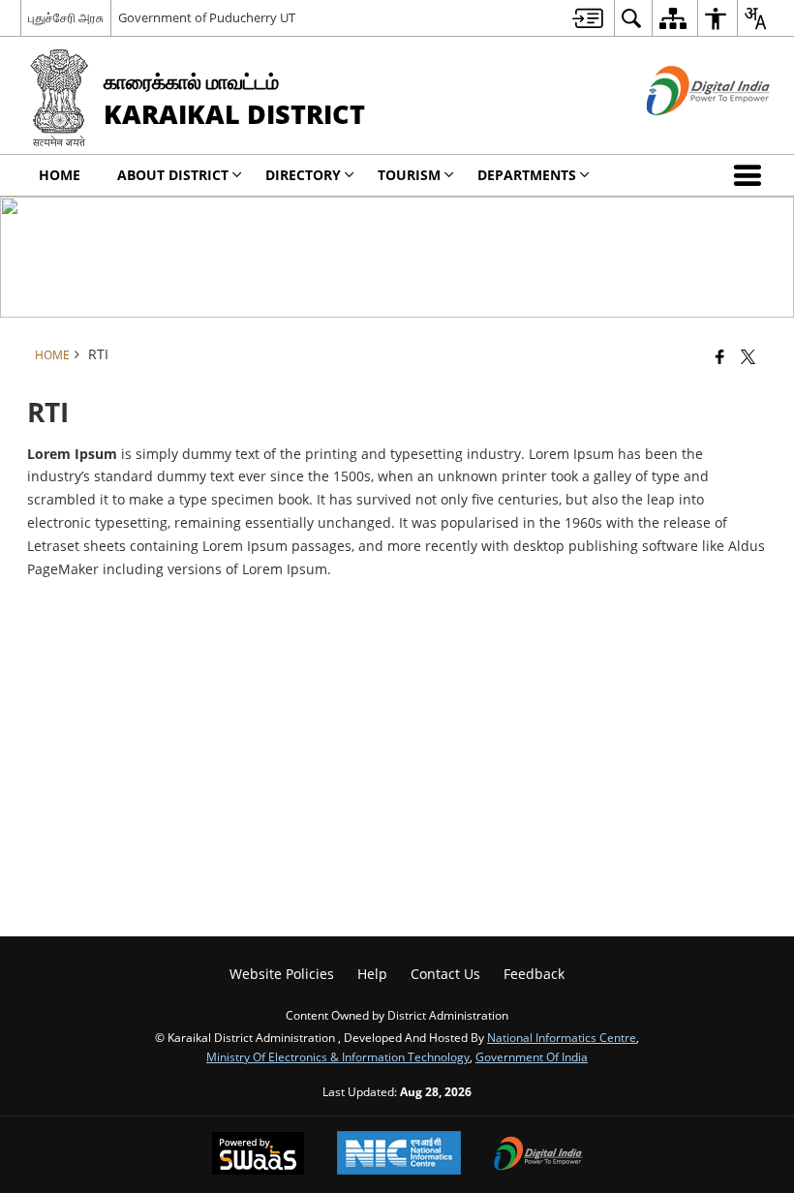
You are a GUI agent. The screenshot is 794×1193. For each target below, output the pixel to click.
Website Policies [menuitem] (281, 973)
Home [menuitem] (59, 175)
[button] (751, 175)
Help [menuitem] (372, 973)
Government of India (531, 1056)
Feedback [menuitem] (534, 973)
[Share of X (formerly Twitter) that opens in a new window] (748, 356)
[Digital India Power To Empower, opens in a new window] (538, 1155)
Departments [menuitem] (526, 175)
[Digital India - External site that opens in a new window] (684, 131)
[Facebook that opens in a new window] (720, 356)
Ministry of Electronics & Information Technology (338, 1056)
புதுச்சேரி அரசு (66, 17)
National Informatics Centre (561, 1037)
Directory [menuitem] (303, 175)
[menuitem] (587, 18)
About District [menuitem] (173, 175)
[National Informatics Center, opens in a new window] (398, 1155)
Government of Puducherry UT (206, 17)
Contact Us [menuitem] (445, 973)
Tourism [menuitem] (409, 175)
